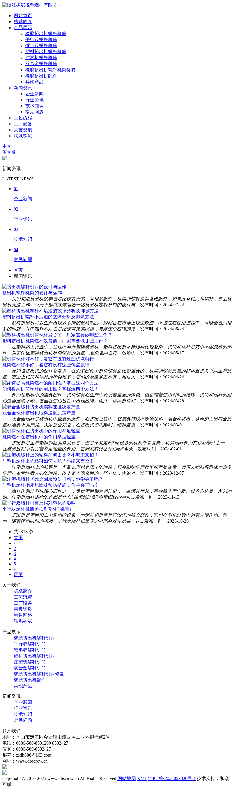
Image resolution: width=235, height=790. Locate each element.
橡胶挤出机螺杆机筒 (45, 33)
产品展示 (23, 27)
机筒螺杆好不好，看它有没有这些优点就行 (45, 364)
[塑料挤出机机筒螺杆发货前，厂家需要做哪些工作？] (57, 334)
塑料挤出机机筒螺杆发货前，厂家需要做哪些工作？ (55, 340)
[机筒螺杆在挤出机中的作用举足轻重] (41, 430)
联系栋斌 (23, 135)
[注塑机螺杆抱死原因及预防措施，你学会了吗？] (52, 479)
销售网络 (23, 615)
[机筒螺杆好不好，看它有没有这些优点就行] (48, 358)
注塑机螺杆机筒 (41, 57)
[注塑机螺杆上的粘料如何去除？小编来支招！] (50, 454)
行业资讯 (34, 99)
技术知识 (34, 105)
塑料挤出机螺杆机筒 (45, 51)
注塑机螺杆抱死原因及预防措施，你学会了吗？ (50, 485)
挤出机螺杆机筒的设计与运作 (32, 292)
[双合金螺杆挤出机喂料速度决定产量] (41, 406)
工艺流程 (23, 117)
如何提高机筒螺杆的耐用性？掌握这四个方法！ (50, 388)
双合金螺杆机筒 (41, 63)
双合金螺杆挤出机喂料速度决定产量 (39, 412)
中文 (6, 146)
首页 (18, 270)
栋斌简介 (23, 21)
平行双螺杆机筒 (41, 39)
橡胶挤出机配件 (41, 75)
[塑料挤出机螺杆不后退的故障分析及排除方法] (50, 310)
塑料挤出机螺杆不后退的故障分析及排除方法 (48, 316)
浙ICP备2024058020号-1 (172, 778)
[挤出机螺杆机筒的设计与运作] (34, 286)
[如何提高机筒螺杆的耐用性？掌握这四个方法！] (52, 382)
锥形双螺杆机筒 (41, 45)
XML (142, 778)
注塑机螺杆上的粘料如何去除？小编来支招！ (48, 460)
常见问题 (34, 111)
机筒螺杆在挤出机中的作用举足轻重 (39, 436)
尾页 (18, 574)
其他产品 (34, 81)
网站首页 (23, 15)
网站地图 (126, 778)
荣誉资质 (23, 129)
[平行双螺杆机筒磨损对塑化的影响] (39, 503)
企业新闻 (34, 93)
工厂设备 (23, 123)
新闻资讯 (23, 87)
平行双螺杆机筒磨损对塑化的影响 (36, 509)
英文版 (9, 152)
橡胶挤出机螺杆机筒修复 (50, 69)
